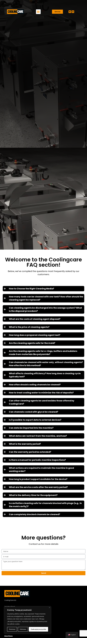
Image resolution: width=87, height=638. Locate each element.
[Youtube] (70, 11)
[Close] (49, 607)
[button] (38, 11)
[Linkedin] (73, 11)
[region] (27, 620)
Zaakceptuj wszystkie (38, 629)
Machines (8, 636)
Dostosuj (12, 629)
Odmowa (23, 629)
